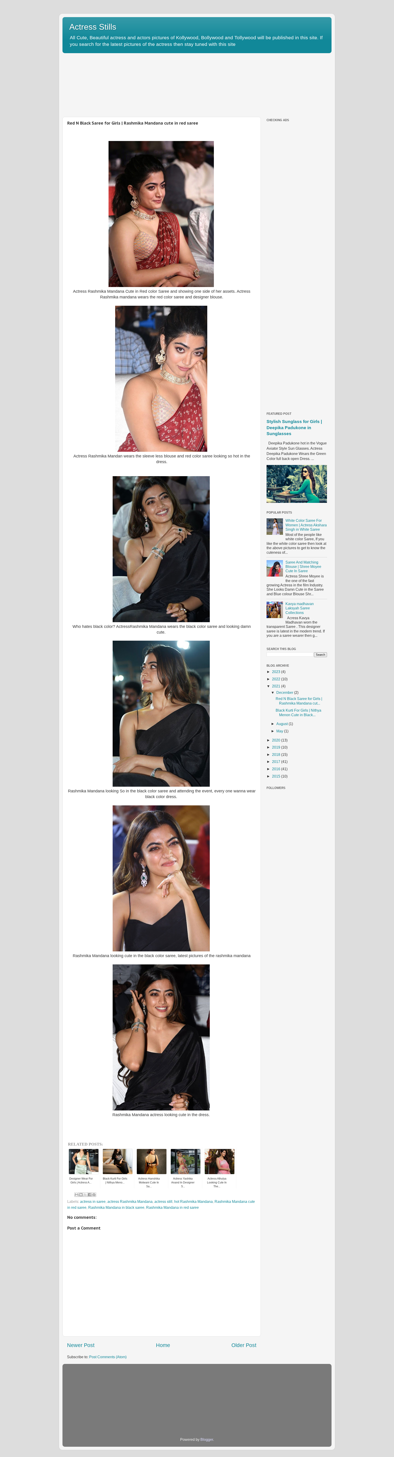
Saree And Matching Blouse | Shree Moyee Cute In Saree (303, 566)
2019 (276, 747)
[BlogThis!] (81, 1194)
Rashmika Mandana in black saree (116, 1207)
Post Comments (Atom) (108, 1357)
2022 (276, 679)
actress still (163, 1201)
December (285, 692)
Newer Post (80, 1345)
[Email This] (76, 1194)
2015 (276, 776)
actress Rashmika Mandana (130, 1201)
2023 (276, 672)
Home (163, 1345)
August (282, 724)
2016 (276, 769)
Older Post (243, 1345)
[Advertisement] (173, 83)
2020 (276, 740)
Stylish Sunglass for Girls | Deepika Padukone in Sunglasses (294, 427)
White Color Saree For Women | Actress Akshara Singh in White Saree (306, 524)
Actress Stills (92, 26)
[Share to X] (85, 1194)
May (280, 731)
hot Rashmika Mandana (193, 1201)
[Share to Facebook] (89, 1194)
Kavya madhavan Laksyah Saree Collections (299, 608)
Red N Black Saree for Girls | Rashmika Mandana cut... (299, 701)
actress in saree (93, 1201)
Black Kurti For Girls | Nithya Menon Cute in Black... (298, 712)
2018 (276, 754)
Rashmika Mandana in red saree (172, 1207)
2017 (276, 762)
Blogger (206, 1439)
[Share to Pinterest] (94, 1194)
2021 (276, 686)
